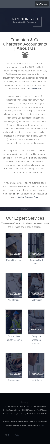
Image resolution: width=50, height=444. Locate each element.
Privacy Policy (13, 435)
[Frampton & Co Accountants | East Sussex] (25, 21)
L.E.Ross (41, 425)
